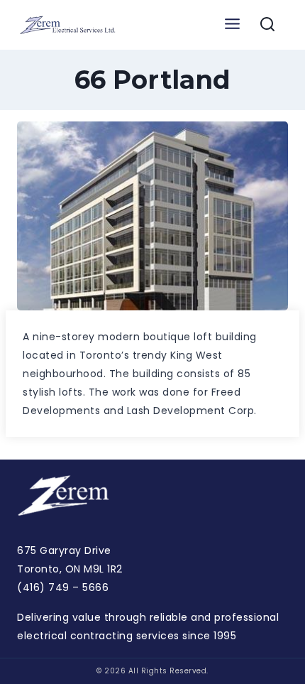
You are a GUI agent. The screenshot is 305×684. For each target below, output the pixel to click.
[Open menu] (232, 24)
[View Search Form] (267, 24)
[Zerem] (70, 25)
